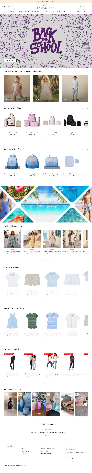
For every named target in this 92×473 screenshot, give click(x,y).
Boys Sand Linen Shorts (32, 292)
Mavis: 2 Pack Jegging (52, 374)
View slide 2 (39, 64)
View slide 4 (48, 64)
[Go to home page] (46, 6)
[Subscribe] (87, 451)
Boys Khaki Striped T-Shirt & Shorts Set (32, 333)
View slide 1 (35, 64)
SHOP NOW (10, 60)
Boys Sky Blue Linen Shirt (52, 292)
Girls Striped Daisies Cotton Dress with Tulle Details (52, 251)
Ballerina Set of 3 (52, 133)
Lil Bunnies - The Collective (13, 467)
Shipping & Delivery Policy (48, 450)
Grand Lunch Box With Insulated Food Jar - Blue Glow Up (72, 174)
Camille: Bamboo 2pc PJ (12, 374)
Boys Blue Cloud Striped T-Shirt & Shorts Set (52, 333)
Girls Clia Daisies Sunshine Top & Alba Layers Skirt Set (32, 251)
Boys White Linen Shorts (72, 292)
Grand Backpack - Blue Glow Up (12, 174)
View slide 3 (44, 64)
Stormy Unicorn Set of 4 (32, 133)
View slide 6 (57, 64)
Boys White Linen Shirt (12, 292)
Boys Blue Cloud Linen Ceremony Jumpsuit (12, 333)
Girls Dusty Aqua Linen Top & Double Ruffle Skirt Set (12, 251)
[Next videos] (85, 404)
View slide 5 (52, 64)
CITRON (12, 130)
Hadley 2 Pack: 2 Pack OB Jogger (32, 374)
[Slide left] (83, 108)
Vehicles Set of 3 (12, 133)
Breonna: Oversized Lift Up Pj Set (72, 374)
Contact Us (25, 455)
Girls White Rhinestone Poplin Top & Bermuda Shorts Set (72, 251)
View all (46, 140)
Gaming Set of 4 (72, 133)
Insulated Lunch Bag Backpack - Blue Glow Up (32, 174)
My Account (25, 453)
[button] (80, 6)
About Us (24, 450)
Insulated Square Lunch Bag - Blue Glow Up (52, 174)
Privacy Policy (44, 453)
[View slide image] (46, 41)
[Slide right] (86, 108)
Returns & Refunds (46, 455)
